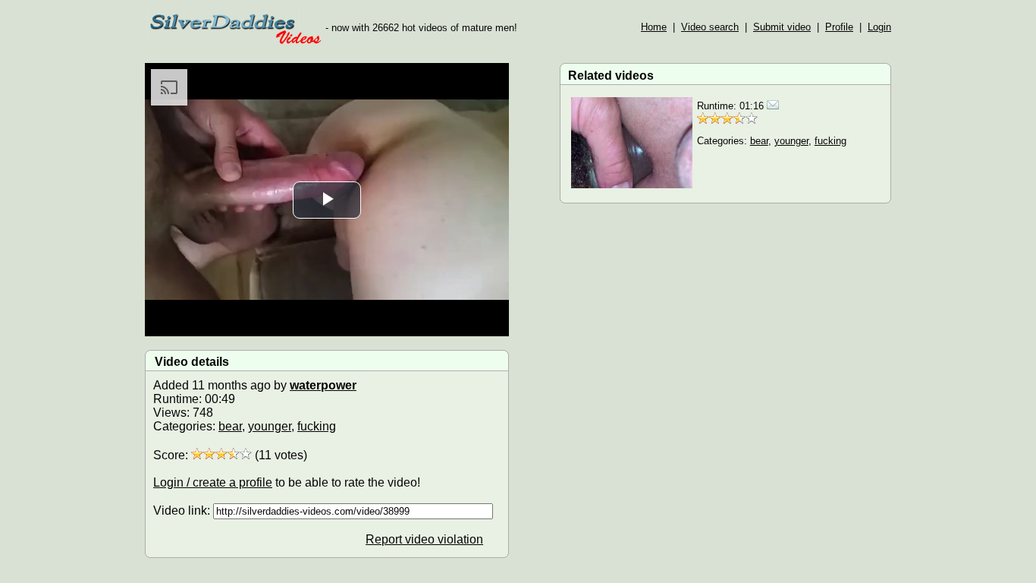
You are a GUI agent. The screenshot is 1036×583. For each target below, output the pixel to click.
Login (879, 27)
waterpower (323, 385)
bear (230, 426)
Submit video (782, 27)
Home (654, 27)
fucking (316, 426)
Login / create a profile (212, 482)
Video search (710, 27)
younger (269, 426)
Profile (839, 27)
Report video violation (424, 539)
